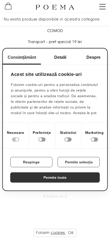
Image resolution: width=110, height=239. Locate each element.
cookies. (58, 233)
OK (70, 233)
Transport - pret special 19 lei (55, 42)
